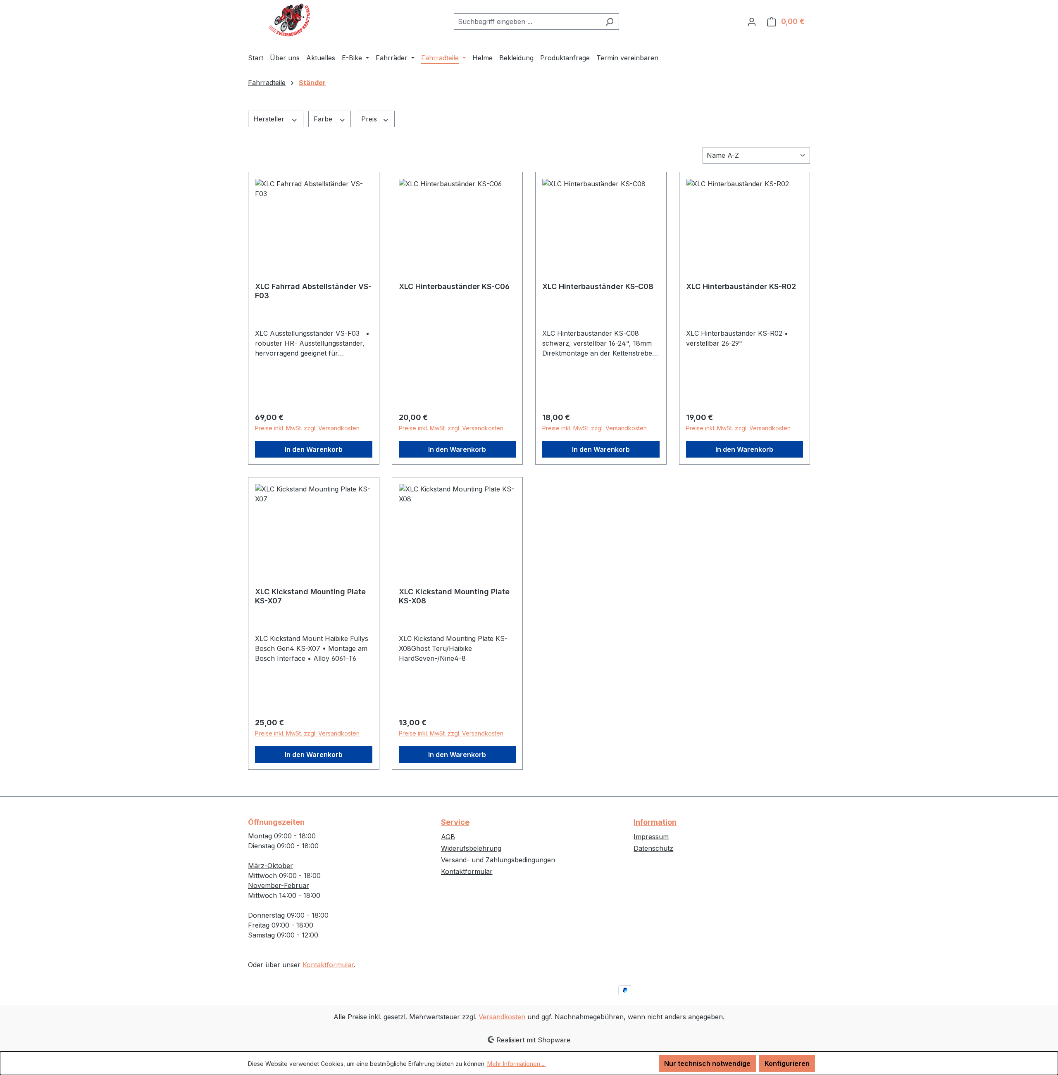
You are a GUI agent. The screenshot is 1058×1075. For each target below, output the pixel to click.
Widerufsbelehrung (471, 848)
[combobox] (527, 21)
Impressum (651, 837)
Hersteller (269, 119)
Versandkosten (502, 1017)
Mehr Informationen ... (516, 1063)
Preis (370, 119)
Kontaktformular (328, 965)
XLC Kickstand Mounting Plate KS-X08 (454, 596)
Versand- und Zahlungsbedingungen (498, 860)
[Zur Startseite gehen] (289, 19)
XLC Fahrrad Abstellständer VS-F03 (313, 291)
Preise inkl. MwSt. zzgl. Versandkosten (307, 428)
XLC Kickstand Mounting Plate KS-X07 (310, 596)
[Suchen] (609, 21)
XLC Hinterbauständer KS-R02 (741, 286)
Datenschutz (653, 848)
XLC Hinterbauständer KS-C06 (454, 286)
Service (455, 822)
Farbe (324, 119)
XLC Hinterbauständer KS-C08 (597, 286)
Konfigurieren (787, 1063)
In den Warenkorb (314, 449)
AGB (448, 837)
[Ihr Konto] (752, 21)
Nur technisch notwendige (707, 1063)
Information (655, 822)
